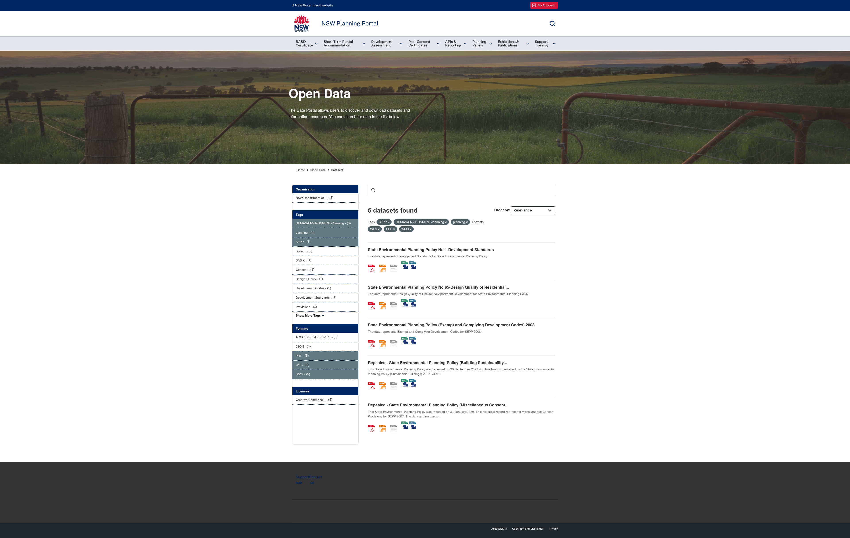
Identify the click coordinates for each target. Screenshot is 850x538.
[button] (306, 44)
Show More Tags (308, 315)
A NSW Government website (312, 5)
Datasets (337, 170)
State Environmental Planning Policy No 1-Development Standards (431, 249)
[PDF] (373, 263)
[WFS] (412, 263)
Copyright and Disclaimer (527, 528)
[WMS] (404, 263)
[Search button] (373, 190)
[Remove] (388, 222)
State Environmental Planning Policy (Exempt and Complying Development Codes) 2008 (451, 325)
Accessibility (499, 528)
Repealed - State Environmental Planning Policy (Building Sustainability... (437, 362)
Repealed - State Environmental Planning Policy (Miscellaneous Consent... (438, 405)
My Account (546, 5)
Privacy (553, 528)
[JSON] (384, 263)
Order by (501, 209)
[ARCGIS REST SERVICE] (395, 263)
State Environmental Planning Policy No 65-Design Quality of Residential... (438, 287)
